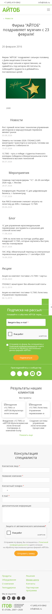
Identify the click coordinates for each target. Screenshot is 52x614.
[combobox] (5, 489)
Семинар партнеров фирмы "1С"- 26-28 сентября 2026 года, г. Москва (25, 181)
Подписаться (26, 357)
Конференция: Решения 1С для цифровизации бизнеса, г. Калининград (24, 192)
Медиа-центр (32, 579)
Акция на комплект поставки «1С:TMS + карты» (24, 276)
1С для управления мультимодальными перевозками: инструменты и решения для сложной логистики (23, 228)
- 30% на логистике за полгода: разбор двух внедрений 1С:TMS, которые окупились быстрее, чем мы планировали (25, 241)
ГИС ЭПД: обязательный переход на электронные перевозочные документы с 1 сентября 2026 (26, 253)
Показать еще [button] (26, 435)
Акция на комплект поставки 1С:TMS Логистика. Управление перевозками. (25, 293)
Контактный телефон (13, 486)
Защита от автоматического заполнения (26, 526)
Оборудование (9, 579)
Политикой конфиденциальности (23, 346)
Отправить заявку (26, 553)
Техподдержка (9, 587)
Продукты (6, 576)
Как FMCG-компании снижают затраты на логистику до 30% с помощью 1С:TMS (22, 202)
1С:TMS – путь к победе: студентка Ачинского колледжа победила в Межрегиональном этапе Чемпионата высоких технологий (24, 156)
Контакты (30, 583)
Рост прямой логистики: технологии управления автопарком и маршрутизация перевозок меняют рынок (25, 129)
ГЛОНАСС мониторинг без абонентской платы (24, 284)
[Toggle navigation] (47, 9)
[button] (38, 9)
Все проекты (25, 398)
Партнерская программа (32, 589)
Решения (30, 576)
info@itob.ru (44, 2)
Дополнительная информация (16, 505)
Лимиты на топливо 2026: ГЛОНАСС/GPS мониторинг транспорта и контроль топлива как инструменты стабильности (25, 143)
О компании (8, 583)
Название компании (12, 476)
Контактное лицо (11, 466)
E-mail (6, 496)
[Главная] (13, 606)
